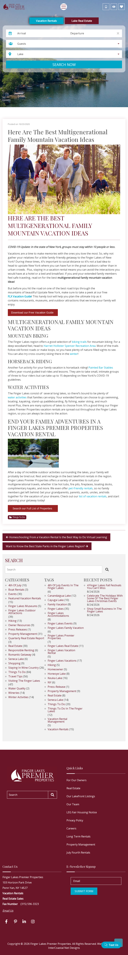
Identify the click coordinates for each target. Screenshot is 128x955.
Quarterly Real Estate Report (26, 638)
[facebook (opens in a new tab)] (7, 921)
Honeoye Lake (57, 674)
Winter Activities (18, 697)
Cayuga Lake (56, 600)
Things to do (18, 517)
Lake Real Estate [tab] (82, 21)
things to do (56, 704)
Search (11, 569)
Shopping (14, 663)
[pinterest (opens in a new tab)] (16, 921)
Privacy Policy (74, 820)
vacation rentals (58, 729)
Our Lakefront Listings (80, 796)
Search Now (64, 64)
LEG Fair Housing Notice (81, 812)
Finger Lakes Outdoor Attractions (22, 612)
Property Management (22, 634)
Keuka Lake (55, 678)
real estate (55, 695)
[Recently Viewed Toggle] (114, 7)
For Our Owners (76, 780)
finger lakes (56, 609)
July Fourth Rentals (78, 852)
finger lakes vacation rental (61, 652)
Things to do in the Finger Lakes (65, 710)
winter (74, 354)
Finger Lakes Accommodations (58, 615)
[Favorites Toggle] (121, 7)
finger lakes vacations (62, 660)
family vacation (57, 604)
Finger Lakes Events (60, 623)
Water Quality (17, 688)
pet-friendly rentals (80, 488)
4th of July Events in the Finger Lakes (63, 587)
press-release (56, 687)
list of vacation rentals (92, 496)
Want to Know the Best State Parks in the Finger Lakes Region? (45, 546)
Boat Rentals (16, 589)
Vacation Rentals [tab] (46, 21)
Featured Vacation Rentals (24, 598)
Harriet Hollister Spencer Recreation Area (70, 346)
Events (12, 594)
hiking (52, 665)
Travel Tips (15, 676)
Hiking (12, 621)
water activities (17, 397)
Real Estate (15, 646)
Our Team (72, 804)
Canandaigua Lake (59, 595)
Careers (71, 828)
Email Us (7, 910)
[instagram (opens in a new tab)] (33, 921)
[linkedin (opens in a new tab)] (24, 921)
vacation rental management (57, 720)
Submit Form (84, 891)
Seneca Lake (16, 659)
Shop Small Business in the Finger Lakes (104, 610)
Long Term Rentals (78, 836)
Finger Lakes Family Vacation (66, 628)
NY (49, 682)
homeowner (55, 669)
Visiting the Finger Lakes (24, 681)
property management (62, 691)
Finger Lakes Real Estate (63, 646)
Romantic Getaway (19, 654)
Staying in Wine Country (23, 667)
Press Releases (17, 629)
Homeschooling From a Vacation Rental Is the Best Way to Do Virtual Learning (58, 537)
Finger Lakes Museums (22, 606)
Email (76, 881)
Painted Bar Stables (100, 367)
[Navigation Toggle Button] (63, 6)
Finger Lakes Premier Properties (61, 637)
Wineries (13, 693)
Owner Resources (19, 625)
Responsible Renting (21, 650)
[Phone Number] (106, 6)
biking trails (79, 342)
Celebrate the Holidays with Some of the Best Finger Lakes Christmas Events (105, 598)
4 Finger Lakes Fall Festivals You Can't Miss (104, 587)
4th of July (14, 585)
